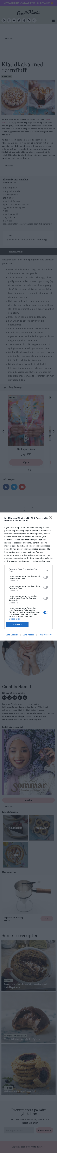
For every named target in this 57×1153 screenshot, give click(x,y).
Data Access (28, 635)
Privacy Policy (45, 635)
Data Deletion (12, 635)
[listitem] (28, 570)
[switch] (45, 577)
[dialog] (28, 576)
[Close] (51, 518)
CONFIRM (17, 624)
